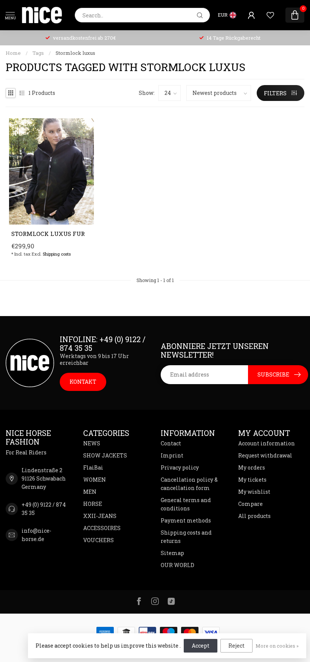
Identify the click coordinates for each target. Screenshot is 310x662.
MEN (89, 491)
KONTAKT (83, 381)
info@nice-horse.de (36, 535)
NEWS (91, 443)
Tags (38, 53)
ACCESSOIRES (102, 528)
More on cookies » (277, 646)
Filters (276, 93)
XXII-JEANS (99, 515)
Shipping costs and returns (186, 536)
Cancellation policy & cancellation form (189, 483)
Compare (250, 503)
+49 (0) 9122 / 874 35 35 (44, 508)
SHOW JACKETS (105, 455)
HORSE (92, 503)
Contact (171, 443)
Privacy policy (180, 467)
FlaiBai (93, 467)
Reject (236, 645)
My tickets (252, 479)
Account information (266, 443)
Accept (200, 645)
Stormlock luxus (75, 53)
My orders (251, 467)
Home (13, 53)
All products (254, 515)
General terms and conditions (186, 504)
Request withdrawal (265, 455)
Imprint (172, 455)
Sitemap (172, 553)
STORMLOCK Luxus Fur (48, 233)
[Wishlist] (270, 15)
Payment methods (186, 520)
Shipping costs (57, 254)
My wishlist (254, 491)
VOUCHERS (98, 540)
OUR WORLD (177, 565)
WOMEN (94, 479)
